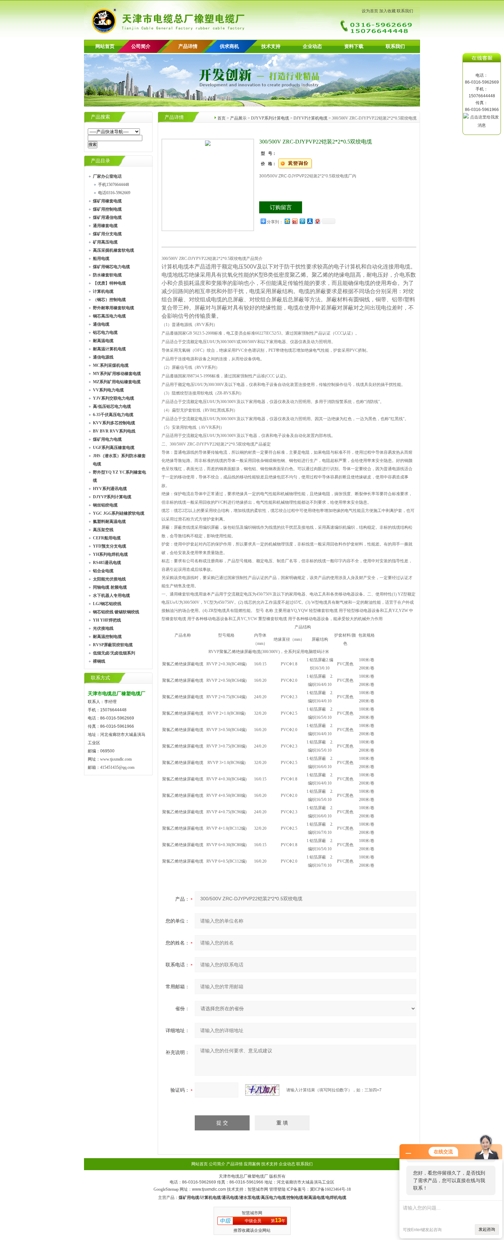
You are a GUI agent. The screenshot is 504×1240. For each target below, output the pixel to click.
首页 (221, 118)
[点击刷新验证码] (262, 1090)
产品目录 (100, 160)
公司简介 (217, 1164)
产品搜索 (100, 117)
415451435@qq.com (117, 767)
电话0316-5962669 (114, 192)
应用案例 (252, 1164)
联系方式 (100, 677)
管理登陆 (277, 1189)
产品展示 (238, 118)
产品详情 (187, 46)
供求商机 (229, 46)
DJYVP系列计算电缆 (270, 118)
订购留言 (281, 207)
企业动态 (312, 46)
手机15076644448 (113, 184)
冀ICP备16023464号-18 (330, 1189)
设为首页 (370, 11)
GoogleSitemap (166, 1189)
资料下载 (353, 46)
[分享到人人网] (309, 221)
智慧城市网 (258, 1189)
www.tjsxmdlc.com (116, 759)
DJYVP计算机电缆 (310, 118)
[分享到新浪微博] (294, 221)
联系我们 (405, 11)
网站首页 (105, 46)
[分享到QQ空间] (287, 221)
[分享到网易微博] (317, 221)
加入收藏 (387, 11)
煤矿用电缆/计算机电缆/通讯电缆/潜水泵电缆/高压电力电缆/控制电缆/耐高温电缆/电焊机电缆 (262, 1197)
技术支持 (270, 46)
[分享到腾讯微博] (302, 221)
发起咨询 (487, 1229)
